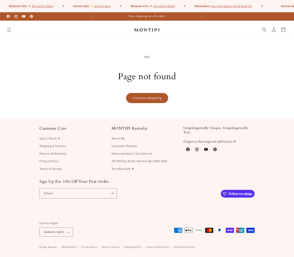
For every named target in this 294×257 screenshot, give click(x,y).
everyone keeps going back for (230, 6)
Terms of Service (50, 169)
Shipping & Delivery (52, 146)
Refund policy (69, 246)
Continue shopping (147, 98)
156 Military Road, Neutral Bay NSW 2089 (139, 161)
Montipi (52, 247)
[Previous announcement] (92, 16)
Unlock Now (101, 6)
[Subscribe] (112, 193)
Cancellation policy (184, 246)
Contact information (157, 246)
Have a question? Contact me (131, 153)
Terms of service (110, 246)
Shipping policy (133, 246)
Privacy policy (89, 246)
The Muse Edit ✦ (122, 169)
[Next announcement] (201, 16)
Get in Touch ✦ (49, 138)
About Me (118, 138)
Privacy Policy (48, 161)
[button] (9, 29)
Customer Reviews (124, 146)
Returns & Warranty (53, 153)
